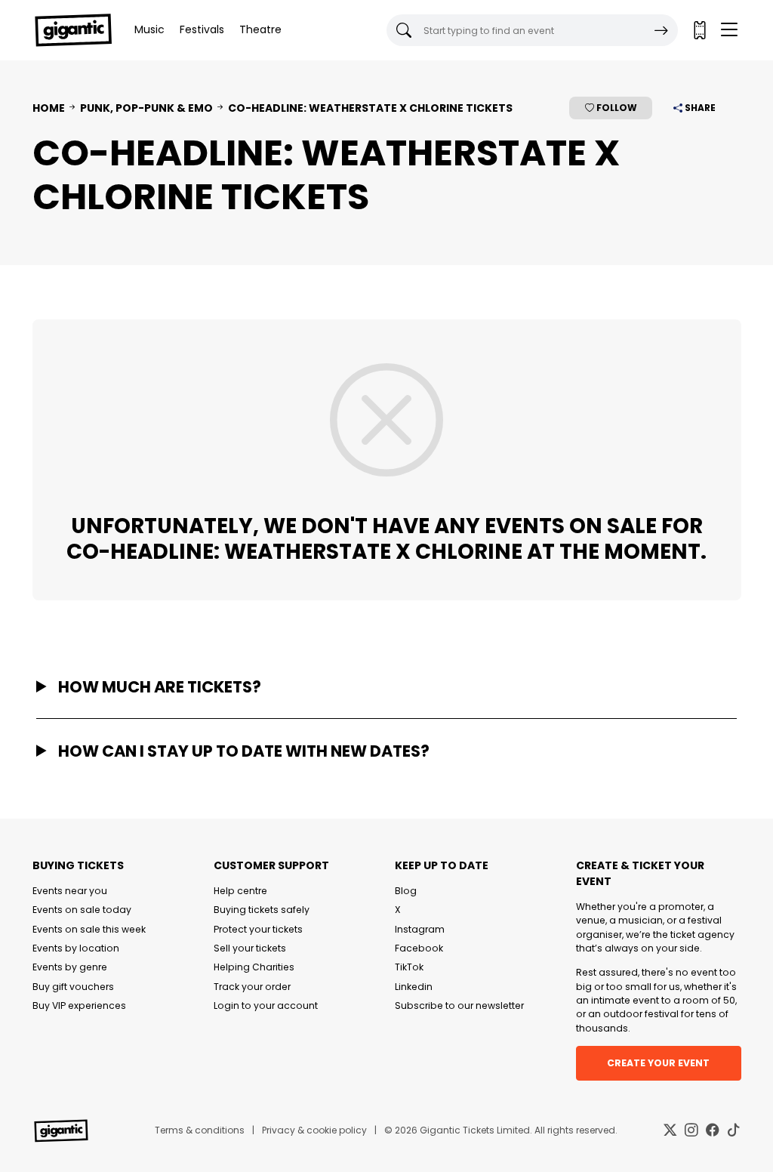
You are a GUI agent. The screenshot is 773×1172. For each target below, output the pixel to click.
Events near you (69, 890)
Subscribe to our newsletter (459, 1005)
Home (48, 108)
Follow (615, 107)
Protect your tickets (258, 929)
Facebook (419, 948)
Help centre (240, 890)
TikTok (409, 967)
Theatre (260, 29)
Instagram (420, 929)
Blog (406, 890)
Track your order (252, 986)
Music (149, 29)
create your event (658, 1062)
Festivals (202, 29)
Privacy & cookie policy (314, 1130)
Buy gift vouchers (73, 986)
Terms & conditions (200, 1130)
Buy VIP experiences (79, 1005)
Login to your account (266, 1005)
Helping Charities (254, 967)
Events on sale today (81, 909)
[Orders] (699, 30)
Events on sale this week (89, 929)
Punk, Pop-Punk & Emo (146, 108)
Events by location (75, 948)
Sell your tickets (250, 948)
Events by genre (69, 967)
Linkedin (414, 986)
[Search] (661, 30)
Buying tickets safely (262, 909)
